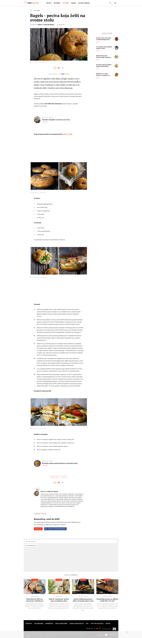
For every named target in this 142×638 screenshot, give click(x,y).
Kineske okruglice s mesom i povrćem (56, 120)
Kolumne (37, 10)
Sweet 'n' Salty (67, 134)
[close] (127, 632)
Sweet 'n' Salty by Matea (46, 24)
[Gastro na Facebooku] (94, 628)
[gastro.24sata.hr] (31, 3)
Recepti (98, 42)
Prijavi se (38, 528)
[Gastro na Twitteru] (97, 628)
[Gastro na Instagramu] (99, 628)
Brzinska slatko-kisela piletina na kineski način (60, 463)
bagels (64, 476)
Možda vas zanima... (47, 117)
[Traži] (110, 3)
